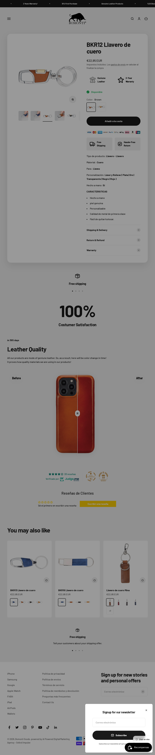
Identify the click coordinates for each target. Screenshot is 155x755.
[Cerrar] (146, 710)
